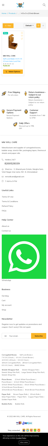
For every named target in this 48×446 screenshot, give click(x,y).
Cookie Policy (21, 438)
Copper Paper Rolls (35, 397)
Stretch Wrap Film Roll (10, 372)
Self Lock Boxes (26, 355)
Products (12, 13)
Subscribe (39, 336)
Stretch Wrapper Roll (30, 370)
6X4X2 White (20, 365)
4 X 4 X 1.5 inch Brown (24, 357)
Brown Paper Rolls (20, 394)
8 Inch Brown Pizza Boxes (35, 390)
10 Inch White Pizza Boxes (12, 385)
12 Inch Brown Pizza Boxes (12, 387)
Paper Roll (22, 397)
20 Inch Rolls (35, 394)
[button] (29, 25)
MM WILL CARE (9, 56)
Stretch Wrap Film (9, 375)
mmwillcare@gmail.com (14, 176)
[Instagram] (31, 430)
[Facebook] (23, 430)
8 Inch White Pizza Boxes (34, 385)
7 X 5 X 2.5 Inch (7, 357)
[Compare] (22, 39)
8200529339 (12, 163)
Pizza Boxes (6, 382)
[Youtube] (38, 430)
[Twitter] (27, 430)
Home (4, 13)
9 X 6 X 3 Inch (23, 360)
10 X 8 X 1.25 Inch (8, 360)
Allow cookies (24, 442)
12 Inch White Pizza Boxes (25, 379)
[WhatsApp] (35, 430)
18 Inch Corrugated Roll (11, 363)
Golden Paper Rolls (9, 399)
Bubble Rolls (19, 404)
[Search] (44, 4)
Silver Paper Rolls (8, 397)
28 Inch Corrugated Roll (31, 363)
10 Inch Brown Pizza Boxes (12, 390)
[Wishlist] (22, 36)
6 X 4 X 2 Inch (7, 365)
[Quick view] (22, 33)
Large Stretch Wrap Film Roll (33, 372)
